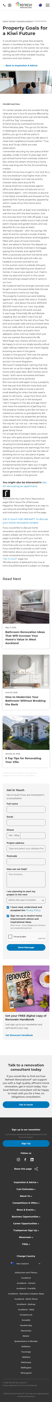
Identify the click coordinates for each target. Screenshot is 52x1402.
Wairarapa (26, 1362)
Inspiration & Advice (25, 21)
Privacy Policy (33, 910)
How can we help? (17, 869)
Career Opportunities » (26, 1223)
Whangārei (26, 1373)
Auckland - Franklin (26, 1288)
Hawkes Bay (26, 1325)
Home (5, 21)
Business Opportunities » (26, 1216)
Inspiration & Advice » (26, 1182)
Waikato (26, 1357)
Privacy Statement (10, 1385)
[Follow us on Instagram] (19, 1159)
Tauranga (26, 1352)
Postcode (12, 856)
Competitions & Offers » (26, 1203)
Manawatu (26, 1331)
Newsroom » (26, 1237)
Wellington (26, 1367)
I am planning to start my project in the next (21, 893)
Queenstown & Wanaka (26, 1341)
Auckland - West (26, 1309)
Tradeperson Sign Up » (26, 1230)
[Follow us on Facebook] (26, 1159)
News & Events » (26, 1210)
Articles (12, 21)
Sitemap (33, 1385)
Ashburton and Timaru (26, 1272)
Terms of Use (24, 1385)
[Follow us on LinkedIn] (32, 1159)
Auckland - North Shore (26, 1299)
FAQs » (26, 1244)
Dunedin (26, 1320)
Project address (15, 843)
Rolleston (26, 1346)
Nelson (26, 1336)
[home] (25, 5)
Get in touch (10, 559)
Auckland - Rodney (26, 1304)
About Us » (26, 1196)
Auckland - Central (26, 1283)
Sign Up (26, 1143)
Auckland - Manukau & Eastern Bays (26, 1294)
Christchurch (26, 1315)
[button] (40, 5)
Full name (12, 804)
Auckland (26, 1278)
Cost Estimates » (26, 1189)
